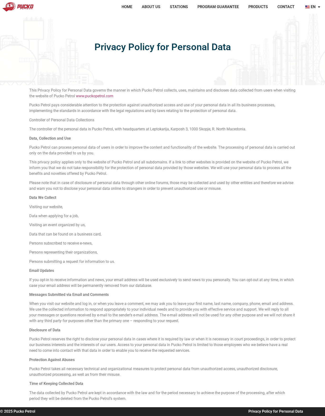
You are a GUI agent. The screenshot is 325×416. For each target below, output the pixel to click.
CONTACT (286, 7)
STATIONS (179, 7)
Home (127, 7)
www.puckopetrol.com (94, 96)
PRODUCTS (258, 7)
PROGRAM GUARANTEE (218, 7)
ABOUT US (151, 7)
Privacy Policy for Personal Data (275, 411)
